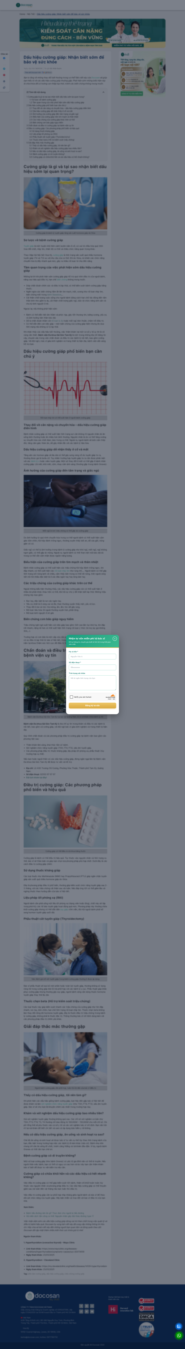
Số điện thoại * (75, 662)
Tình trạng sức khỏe (77, 673)
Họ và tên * (73, 651)
